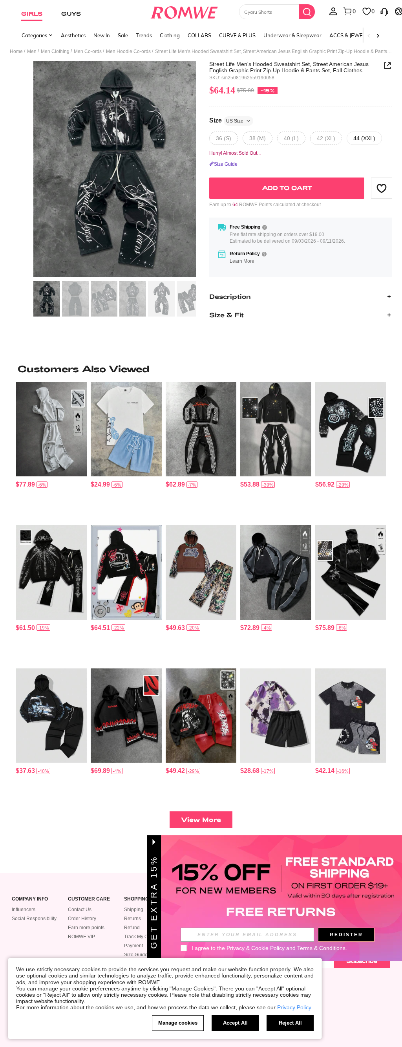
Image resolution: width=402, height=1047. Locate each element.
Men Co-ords (88, 51)
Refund (132, 927)
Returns (132, 918)
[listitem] (51, 450)
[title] (201, 368)
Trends (144, 35)
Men (32, 51)
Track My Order (140, 936)
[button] (381, 188)
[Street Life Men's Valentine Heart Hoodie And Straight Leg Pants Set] (51, 715)
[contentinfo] (25, 484)
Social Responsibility (34, 918)
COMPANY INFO (30, 899)
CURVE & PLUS (237, 35)
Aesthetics (73, 35)
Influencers (23, 909)
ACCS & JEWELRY (350, 35)
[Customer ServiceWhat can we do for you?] (384, 11)
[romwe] (184, 11)
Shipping (133, 909)
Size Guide (136, 954)
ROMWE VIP (81, 936)
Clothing (170, 35)
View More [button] (201, 819)
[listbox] (333, 11)
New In (101, 35)
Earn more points (86, 927)
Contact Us (79, 909)
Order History (82, 918)
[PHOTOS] (114, 169)
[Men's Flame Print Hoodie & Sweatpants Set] (126, 715)
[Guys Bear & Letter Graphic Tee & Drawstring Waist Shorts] (126, 429)
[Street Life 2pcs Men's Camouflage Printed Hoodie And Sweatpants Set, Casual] (201, 572)
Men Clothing (55, 51)
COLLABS (199, 35)
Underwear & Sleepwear (292, 35)
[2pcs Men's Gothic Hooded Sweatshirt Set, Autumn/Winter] (51, 572)
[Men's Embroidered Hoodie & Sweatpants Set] (51, 429)
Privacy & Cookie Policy (256, 948)
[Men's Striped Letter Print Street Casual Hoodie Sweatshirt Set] (201, 429)
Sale (123, 35)
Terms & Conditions (321, 948)
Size (226, 120)
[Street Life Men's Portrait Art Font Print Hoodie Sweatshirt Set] (201, 715)
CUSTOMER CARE (89, 899)
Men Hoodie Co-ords (128, 51)
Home (16, 51)
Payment (133, 945)
